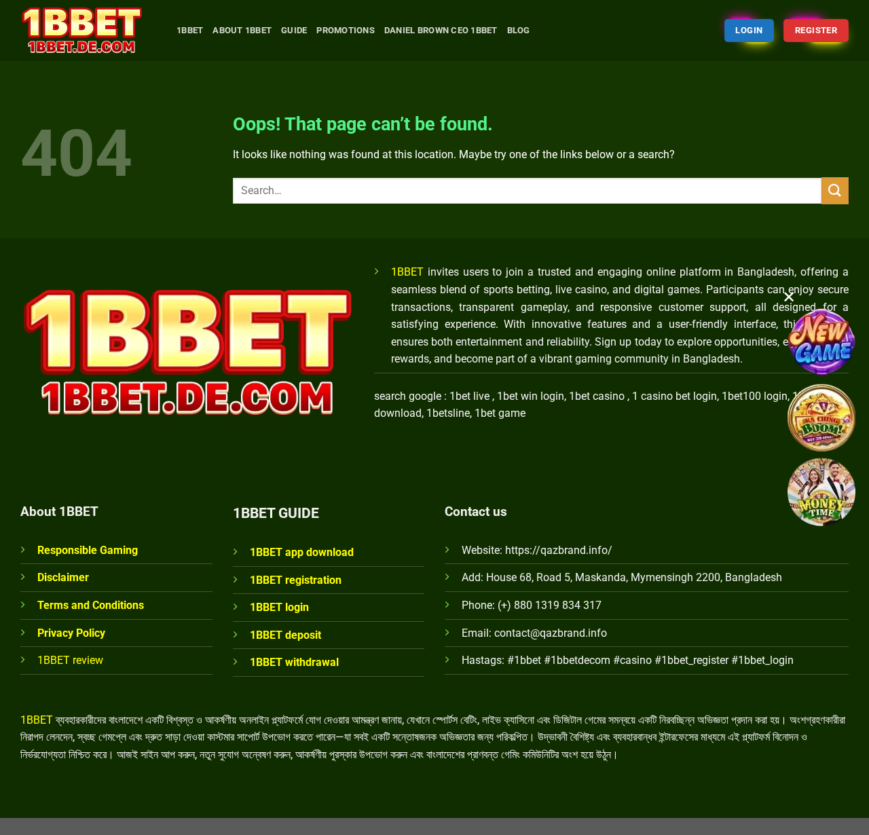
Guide (294, 30)
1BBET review (70, 660)
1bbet (190, 30)
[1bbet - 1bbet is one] (88, 30)
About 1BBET (242, 30)
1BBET (407, 271)
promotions (345, 30)
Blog (518, 30)
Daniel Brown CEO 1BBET (441, 30)
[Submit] (835, 190)
